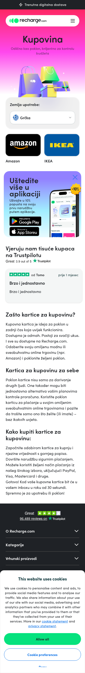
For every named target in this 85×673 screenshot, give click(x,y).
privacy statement (42, 626)
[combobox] (42, 117)
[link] (25, 221)
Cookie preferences (42, 654)
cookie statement (55, 621)
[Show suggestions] (70, 117)
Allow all (42, 639)
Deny (43, 667)
